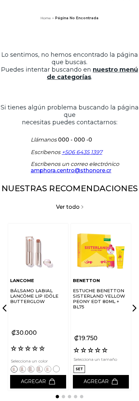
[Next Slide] (133, 308)
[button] (15, 369)
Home (45, 18)
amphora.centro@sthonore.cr (71, 170)
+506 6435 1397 (82, 152)
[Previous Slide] (5, 308)
